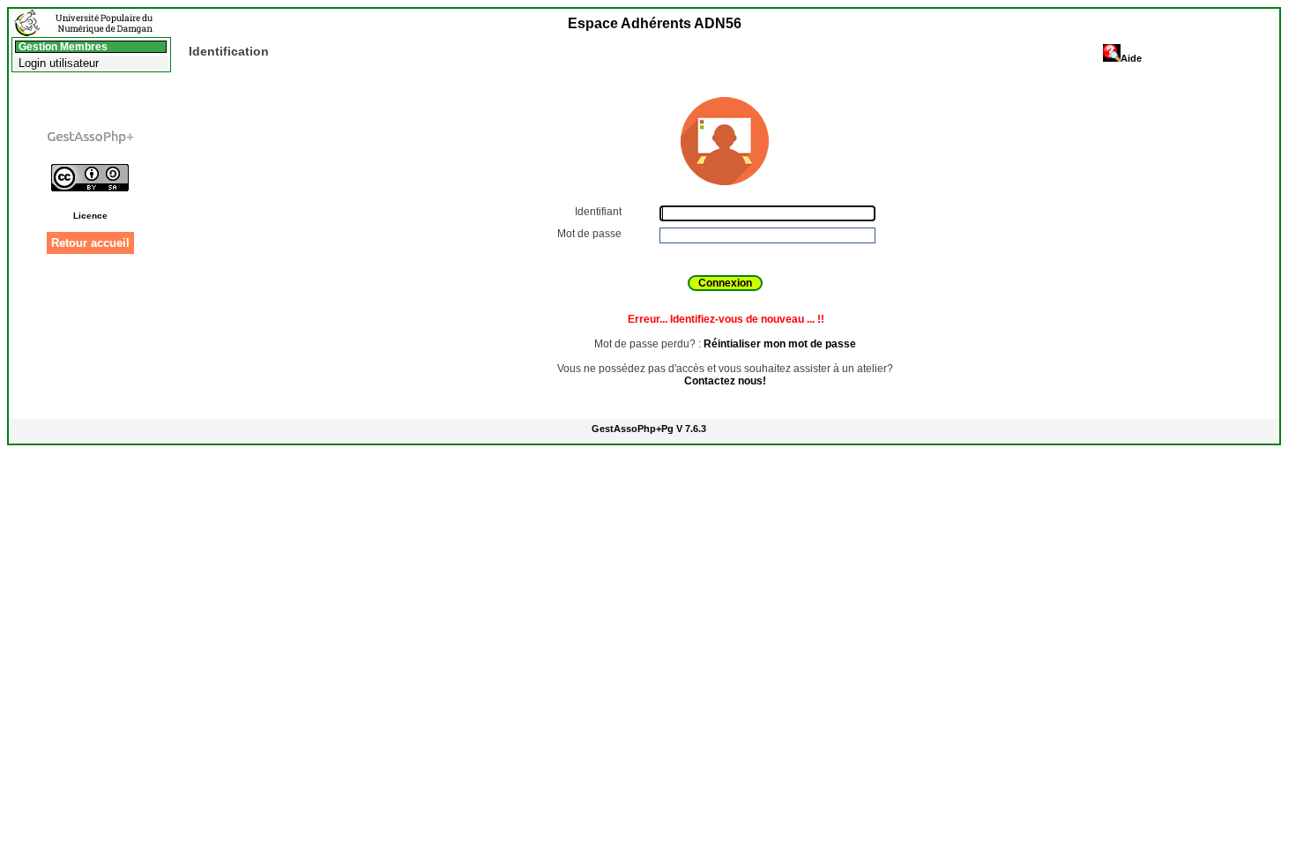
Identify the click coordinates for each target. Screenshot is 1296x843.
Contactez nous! (725, 381)
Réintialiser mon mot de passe (780, 344)
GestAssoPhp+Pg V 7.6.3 (649, 428)
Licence (90, 215)
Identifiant (599, 211)
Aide (1131, 58)
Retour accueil (90, 243)
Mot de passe (590, 234)
